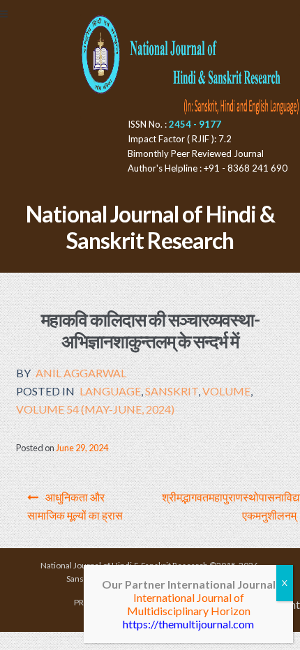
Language (110, 391)
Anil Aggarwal (81, 372)
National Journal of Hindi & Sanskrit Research (150, 227)
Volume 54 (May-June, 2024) (95, 409)
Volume (226, 391)
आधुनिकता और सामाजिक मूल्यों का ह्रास (75, 506)
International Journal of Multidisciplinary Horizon (188, 604)
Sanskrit (171, 391)
